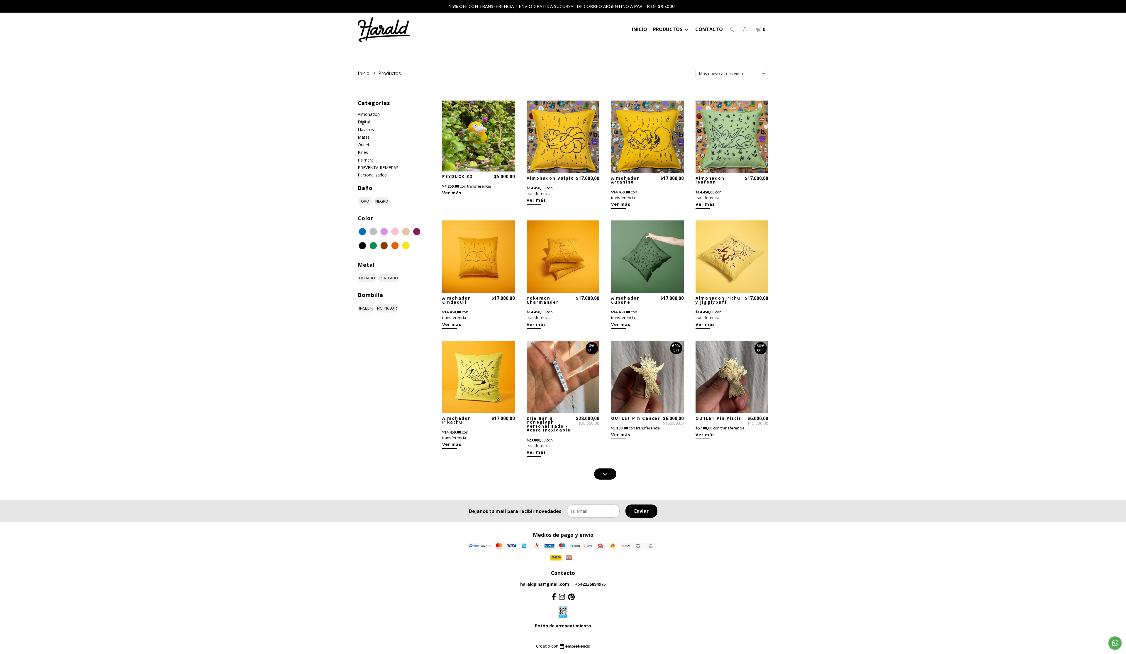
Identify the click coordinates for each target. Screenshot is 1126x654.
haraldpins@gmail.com (544, 584)
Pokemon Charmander (543, 300)
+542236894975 (590, 584)
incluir (366, 308)
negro (381, 201)
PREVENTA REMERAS (378, 167)
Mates (364, 137)
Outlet (363, 144)
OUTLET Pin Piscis (718, 418)
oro (365, 201)
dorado (367, 278)
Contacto (709, 29)
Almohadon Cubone (625, 300)
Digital (364, 122)
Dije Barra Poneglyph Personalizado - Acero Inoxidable (549, 424)
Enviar (641, 511)
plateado (388, 278)
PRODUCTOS (668, 29)
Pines (363, 152)
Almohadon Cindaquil (456, 300)
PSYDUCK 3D (457, 176)
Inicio (639, 29)
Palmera (366, 160)
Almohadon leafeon (710, 180)
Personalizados (372, 175)
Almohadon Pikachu (456, 420)
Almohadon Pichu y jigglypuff (718, 300)
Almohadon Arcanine (625, 180)
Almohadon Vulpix (550, 178)
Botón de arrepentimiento (563, 625)
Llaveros (366, 129)
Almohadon (369, 114)
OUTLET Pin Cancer (635, 418)
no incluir (387, 308)
